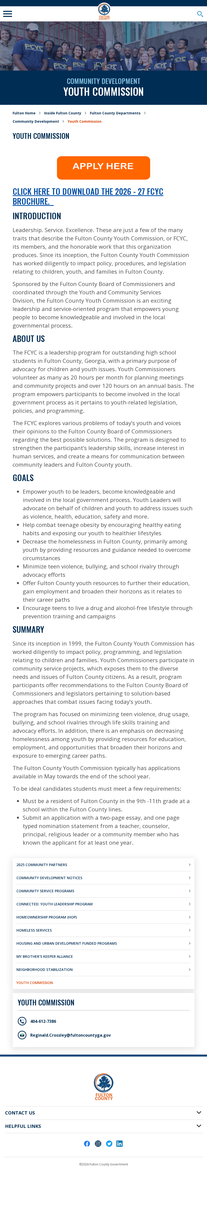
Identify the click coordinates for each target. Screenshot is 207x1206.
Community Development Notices (49, 877)
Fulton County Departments (115, 113)
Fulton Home (24, 113)
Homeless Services (34, 930)
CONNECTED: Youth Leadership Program (54, 904)
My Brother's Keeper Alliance (44, 956)
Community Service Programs (45, 890)
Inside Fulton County (62, 113)
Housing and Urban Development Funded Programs (66, 943)
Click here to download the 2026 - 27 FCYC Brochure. (88, 196)
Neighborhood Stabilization (44, 969)
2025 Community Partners (41, 864)
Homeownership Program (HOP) (46, 917)
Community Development (36, 121)
